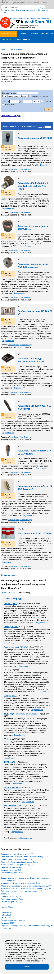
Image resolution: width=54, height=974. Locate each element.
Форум (17, 39)
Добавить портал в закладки (15, 1)
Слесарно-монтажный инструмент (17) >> (18, 854)
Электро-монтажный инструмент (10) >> (17, 859)
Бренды (26, 39)
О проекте (4, 3)
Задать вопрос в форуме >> (13, 920)
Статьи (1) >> (6, 912)
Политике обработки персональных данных (25, 961)
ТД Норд (7, 739)
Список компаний (8, 593)
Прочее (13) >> (7, 907)
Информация (47, 33)
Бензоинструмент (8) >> (11, 867)
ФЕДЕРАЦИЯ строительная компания (21, 714)
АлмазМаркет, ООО (12, 806)
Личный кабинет (8, 10)
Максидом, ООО (11, 627)
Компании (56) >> (8, 923)
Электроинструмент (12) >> (12, 870)
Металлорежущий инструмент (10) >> (17, 865)
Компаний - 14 (28, 126)
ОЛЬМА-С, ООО (10, 604)
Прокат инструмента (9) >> (12, 899)
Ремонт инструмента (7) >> (12, 902)
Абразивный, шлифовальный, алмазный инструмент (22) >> (26, 886)
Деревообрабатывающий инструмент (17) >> (19, 862)
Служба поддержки (18, 3)
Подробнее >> (46, 165)
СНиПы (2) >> (6, 918)
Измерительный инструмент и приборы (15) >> (20, 883)
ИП (5, 670)
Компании (33, 33)
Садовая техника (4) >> (11, 896)
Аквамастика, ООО (12, 787)
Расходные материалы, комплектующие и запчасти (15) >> (26, 888)
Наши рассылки (33, 3)
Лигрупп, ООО (10, 696)
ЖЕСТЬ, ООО (10, 762)
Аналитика (7, 39)
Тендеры (22, 33)
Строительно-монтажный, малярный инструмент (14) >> (24, 857)
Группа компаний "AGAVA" (16, 647)
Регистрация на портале (26, 10)
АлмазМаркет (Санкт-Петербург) (20, 169)
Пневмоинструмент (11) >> (12, 873)
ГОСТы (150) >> (7, 915)
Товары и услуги (8, 33)
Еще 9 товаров (8, 148)
